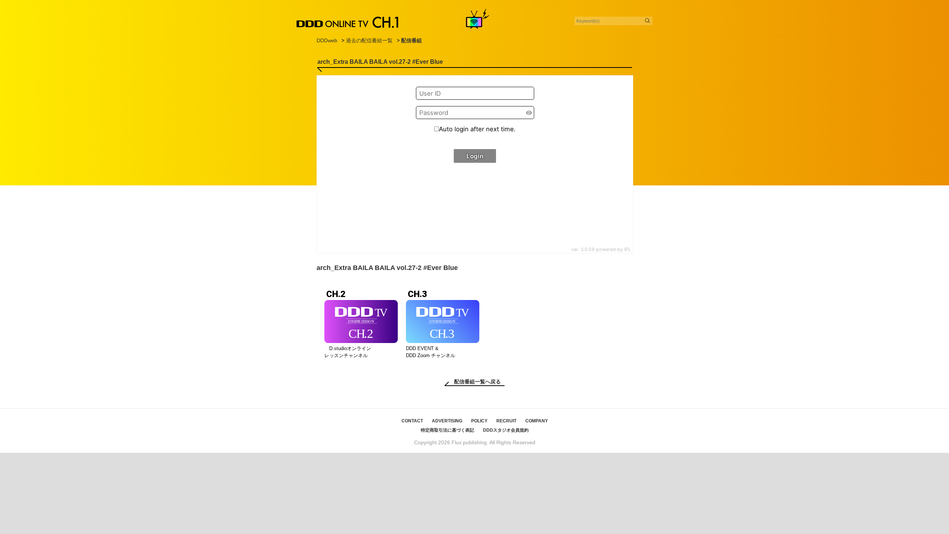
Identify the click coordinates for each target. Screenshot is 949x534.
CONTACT (412, 420)
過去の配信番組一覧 (369, 40)
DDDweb (327, 40)
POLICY (479, 420)
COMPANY (536, 420)
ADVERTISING (447, 420)
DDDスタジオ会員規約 (506, 430)
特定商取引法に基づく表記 (447, 430)
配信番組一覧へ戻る (477, 382)
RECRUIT (506, 420)
